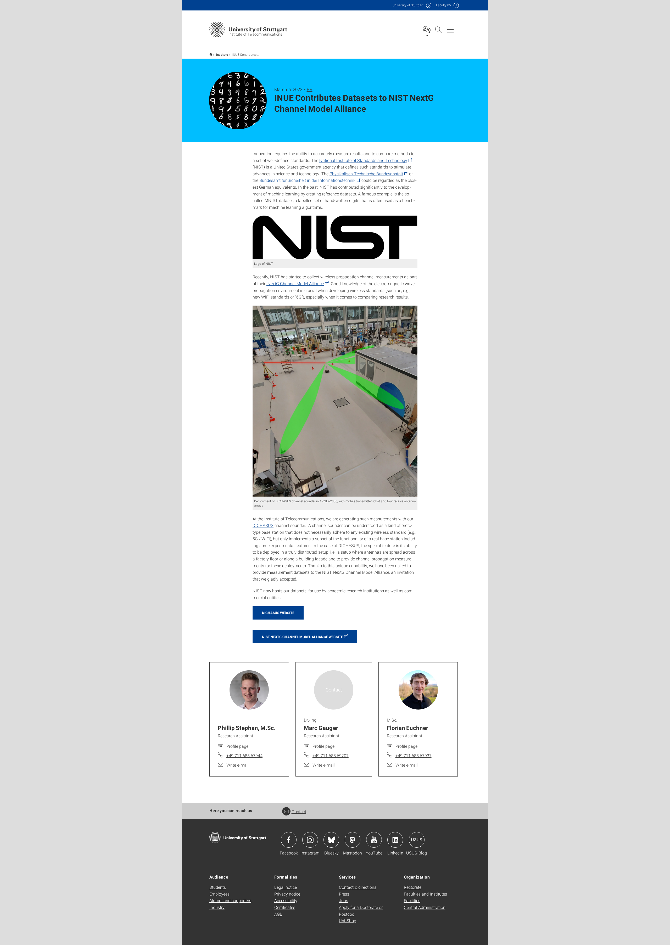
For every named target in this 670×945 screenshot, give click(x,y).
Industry (217, 907)
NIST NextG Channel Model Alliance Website (302, 636)
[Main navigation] (450, 29)
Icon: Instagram (310, 840)
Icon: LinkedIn (395, 840)
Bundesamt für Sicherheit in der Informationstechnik (307, 180)
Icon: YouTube (374, 840)
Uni (408, 5)
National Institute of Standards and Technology (363, 160)
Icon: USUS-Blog (417, 840)
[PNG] (335, 237)
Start (210, 54)
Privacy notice (287, 894)
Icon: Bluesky (331, 840)
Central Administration (424, 907)
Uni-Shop (347, 920)
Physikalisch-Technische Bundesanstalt (366, 173)
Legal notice (285, 887)
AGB (278, 914)
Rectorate (412, 887)
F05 (443, 5)
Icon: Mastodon (352, 840)
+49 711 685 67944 (244, 755)
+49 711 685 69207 (330, 755)
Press (344, 894)
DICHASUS (263, 525)
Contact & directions (357, 887)
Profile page (237, 746)
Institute (222, 54)
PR (309, 89)
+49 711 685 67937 (413, 755)
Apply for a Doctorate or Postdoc (361, 910)
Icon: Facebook (289, 840)
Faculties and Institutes (425, 894)
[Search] (438, 29)
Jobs (343, 900)
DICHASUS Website (278, 612)
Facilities (412, 900)
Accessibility (285, 900)
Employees (219, 894)
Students (217, 887)
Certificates (284, 907)
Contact (299, 811)
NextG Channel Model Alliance (295, 283)
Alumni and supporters (230, 900)
